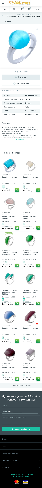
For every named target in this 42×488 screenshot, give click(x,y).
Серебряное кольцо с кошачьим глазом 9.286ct (10, 292)
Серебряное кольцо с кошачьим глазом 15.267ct (10, 216)
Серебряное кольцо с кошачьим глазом (10, 178)
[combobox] (7, 411)
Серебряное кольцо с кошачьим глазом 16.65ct (31, 216)
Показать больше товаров (21, 385)
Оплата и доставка (9, 460)
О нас (4, 439)
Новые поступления (10, 453)
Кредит (5, 446)
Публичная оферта (16, 474)
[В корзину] (17, 190)
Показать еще (21, 139)
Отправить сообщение (21, 429)
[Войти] (37, 9)
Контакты (5, 467)
